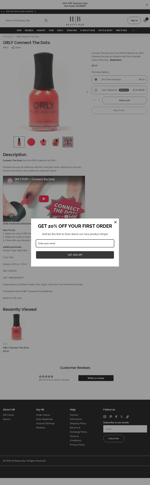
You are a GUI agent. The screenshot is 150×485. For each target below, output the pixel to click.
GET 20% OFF (75, 254)
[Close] (115, 222)
